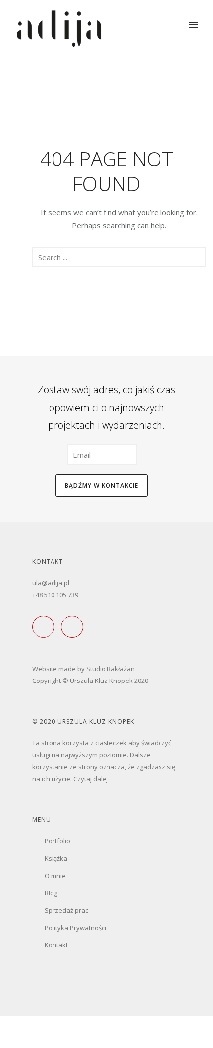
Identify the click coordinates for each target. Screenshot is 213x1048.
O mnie (55, 875)
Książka (56, 858)
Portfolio (57, 841)
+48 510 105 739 (55, 594)
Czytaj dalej (90, 778)
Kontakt (56, 945)
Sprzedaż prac (66, 910)
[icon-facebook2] (45, 627)
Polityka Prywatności (75, 927)
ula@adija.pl (50, 582)
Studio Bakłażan (110, 668)
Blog (51, 893)
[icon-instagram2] (74, 627)
